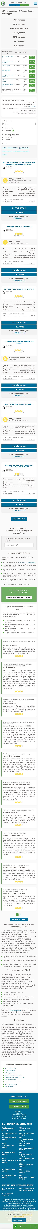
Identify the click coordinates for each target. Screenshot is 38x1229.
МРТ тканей (19, 41)
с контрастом (6, 151)
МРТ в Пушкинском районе (26, 1134)
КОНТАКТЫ (19, 1111)
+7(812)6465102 (19, 218)
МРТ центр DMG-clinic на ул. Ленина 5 (19, 289)
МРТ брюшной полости (7, 1194)
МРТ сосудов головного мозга (7, 61)
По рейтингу (8, 128)
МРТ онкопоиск (9, 1086)
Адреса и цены (19, 519)
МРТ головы (19, 20)
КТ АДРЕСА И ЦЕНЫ (19, 1117)
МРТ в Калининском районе (24, 1171)
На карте (20, 212)
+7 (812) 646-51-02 (19, 1096)
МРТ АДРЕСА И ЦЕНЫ (19, 1115)
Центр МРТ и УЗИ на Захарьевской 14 (19, 404)
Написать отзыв (19, 919)
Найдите (32, 57)
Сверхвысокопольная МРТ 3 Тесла (14, 1077)
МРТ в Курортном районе (8, 1153)
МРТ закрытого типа (10, 1072)
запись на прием (19, 1101)
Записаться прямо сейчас (19, 597)
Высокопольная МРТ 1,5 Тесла (13, 1075)
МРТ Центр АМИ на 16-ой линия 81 (19, 227)
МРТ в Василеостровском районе (26, 1177)
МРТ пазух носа (6, 70)
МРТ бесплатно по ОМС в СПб (13, 1082)
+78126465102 (24, 5)
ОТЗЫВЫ (19, 1113)
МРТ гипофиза (6, 65)
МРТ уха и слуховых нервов (7, 80)
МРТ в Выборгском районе (8, 1176)
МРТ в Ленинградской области (7, 1128)
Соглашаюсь (19, 1220)
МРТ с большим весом (11, 1084)
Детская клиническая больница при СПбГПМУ (19, 342)
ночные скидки (12, 148)
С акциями (8, 130)
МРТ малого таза (26, 1191)
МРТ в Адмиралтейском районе (26, 1164)
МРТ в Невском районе (24, 1144)
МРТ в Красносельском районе (25, 1154)
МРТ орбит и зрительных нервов (7, 75)
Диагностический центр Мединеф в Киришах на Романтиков (19, 466)
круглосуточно (24, 148)
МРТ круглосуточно (10, 1079)
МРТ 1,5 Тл (8, 137)
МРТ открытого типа (11, 135)
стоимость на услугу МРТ (26, 563)
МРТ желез (19, 45)
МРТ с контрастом (15, 1011)
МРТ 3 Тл (7, 140)
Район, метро (6, 121)
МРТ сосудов (19, 24)
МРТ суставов (19, 33)
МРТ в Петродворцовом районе (26, 1139)
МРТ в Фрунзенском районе (9, 1134)
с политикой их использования (23, 1215)
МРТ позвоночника (19, 28)
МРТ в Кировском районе (8, 1170)
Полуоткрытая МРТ (10, 1070)
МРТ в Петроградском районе (7, 1145)
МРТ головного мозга (7, 57)
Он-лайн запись (19, 208)
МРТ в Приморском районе (8, 1138)
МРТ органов (19, 37)
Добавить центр (19, 1107)
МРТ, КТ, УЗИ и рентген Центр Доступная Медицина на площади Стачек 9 (19, 163)
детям (4, 154)
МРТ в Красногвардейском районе (9, 1160)
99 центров (32, 106)
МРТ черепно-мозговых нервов (7, 85)
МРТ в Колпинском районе (26, 1159)
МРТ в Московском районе (26, 1149)
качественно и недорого (21, 151)
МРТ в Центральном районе (24, 1128)
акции (4, 148)
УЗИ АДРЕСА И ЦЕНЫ (19, 1118)
